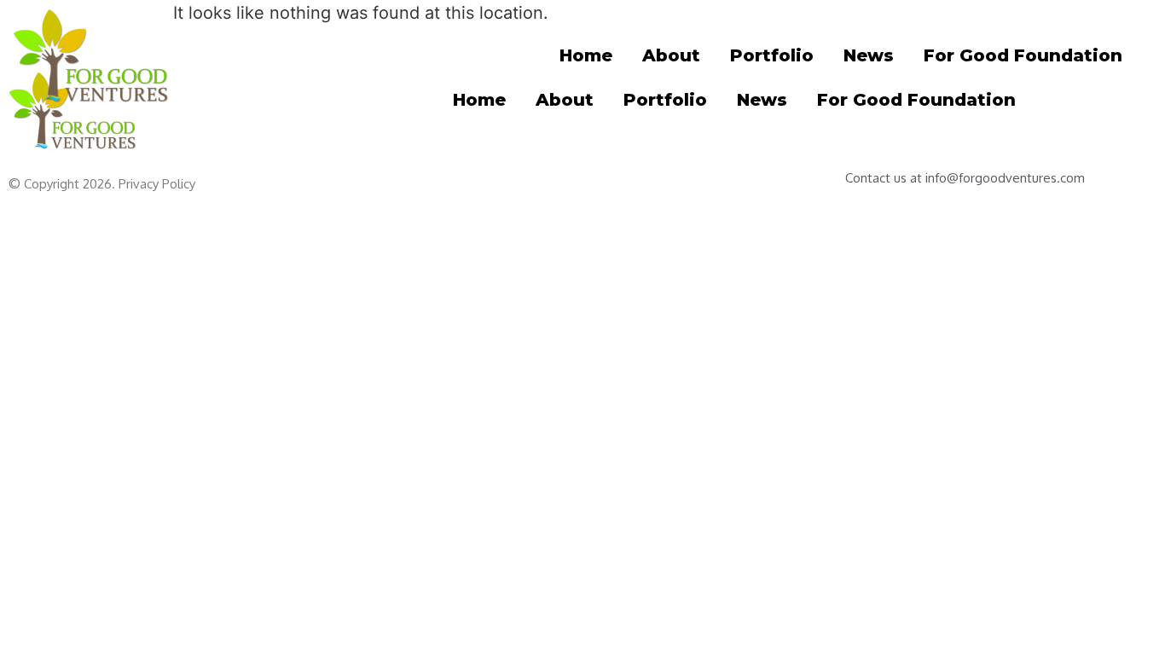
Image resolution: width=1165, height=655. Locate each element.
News (868, 55)
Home (585, 55)
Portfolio (772, 55)
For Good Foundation (1023, 55)
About (671, 55)
